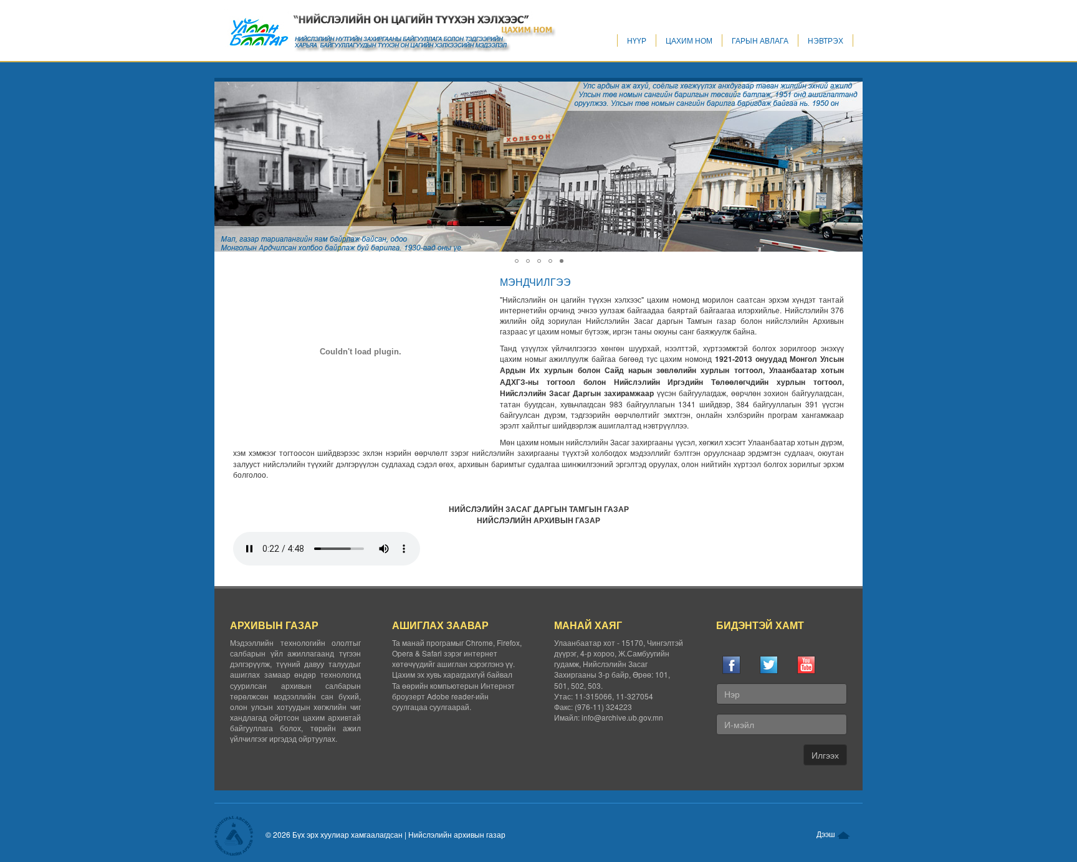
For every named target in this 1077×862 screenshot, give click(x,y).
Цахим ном (689, 40)
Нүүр (636, 40)
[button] (853, 93)
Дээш (826, 833)
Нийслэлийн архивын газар (456, 834)
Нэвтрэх (825, 40)
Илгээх (825, 755)
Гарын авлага (760, 40)
